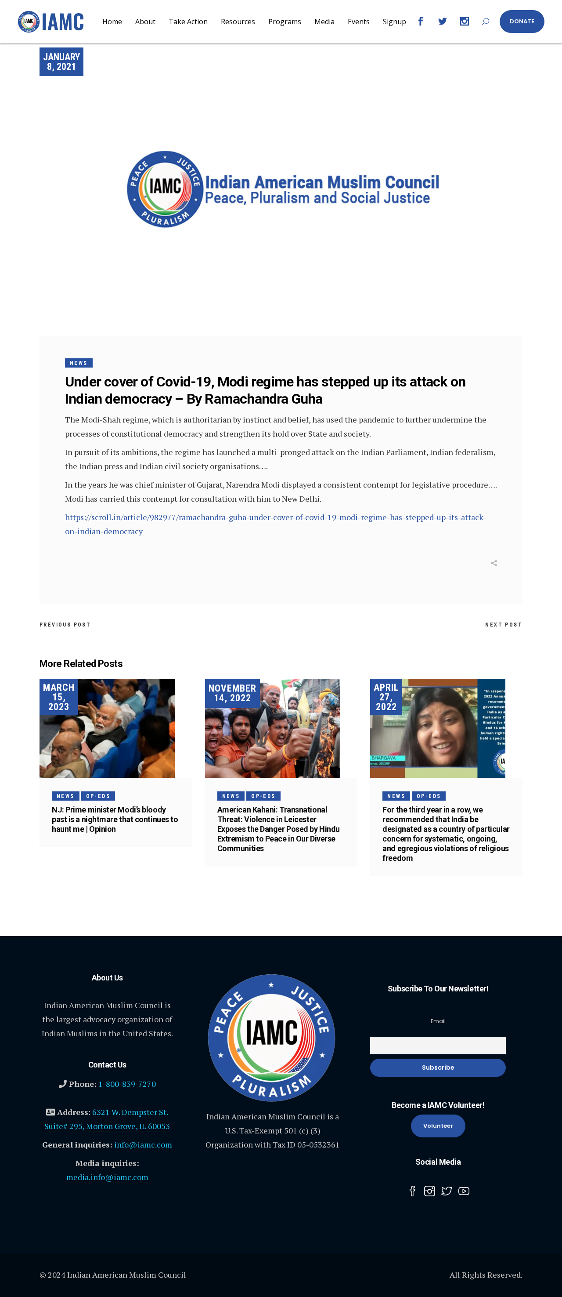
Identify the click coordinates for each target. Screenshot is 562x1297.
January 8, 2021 (61, 61)
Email (438, 1021)
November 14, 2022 (232, 693)
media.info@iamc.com (107, 1177)
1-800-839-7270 (127, 1083)
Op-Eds (98, 796)
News (79, 363)
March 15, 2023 (59, 697)
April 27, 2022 (386, 697)
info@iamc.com (143, 1144)
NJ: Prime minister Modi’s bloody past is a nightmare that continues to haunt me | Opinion (115, 819)
